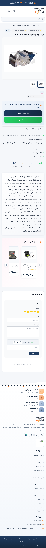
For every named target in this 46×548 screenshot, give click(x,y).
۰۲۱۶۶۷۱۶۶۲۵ (33, 408)
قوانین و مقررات (37, 545)
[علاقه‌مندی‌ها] (14, 11)
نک (42, 92)
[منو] (4, 11)
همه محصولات (38, 455)
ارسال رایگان (39, 466)
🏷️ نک (8, 30)
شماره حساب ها (38, 470)
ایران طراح (23, 541)
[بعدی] (6, 265)
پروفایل (40, 503)
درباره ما (40, 507)
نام (38, 317)
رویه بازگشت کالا (38, 478)
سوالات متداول (17, 545)
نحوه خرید (39, 474)
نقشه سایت (7, 545)
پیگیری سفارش (38, 488)
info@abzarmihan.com (34, 525)
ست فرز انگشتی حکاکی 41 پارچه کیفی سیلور (29, 266)
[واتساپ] (31, 435)
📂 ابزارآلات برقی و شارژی (19, 30)
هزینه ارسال (39, 463)
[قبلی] (40, 265)
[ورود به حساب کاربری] (19, 11)
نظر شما (36, 325)
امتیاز (37, 308)
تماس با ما (40, 511)
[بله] (26, 435)
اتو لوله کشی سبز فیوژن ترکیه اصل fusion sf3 (13, 266)
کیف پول (40, 499)
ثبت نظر (34, 353)
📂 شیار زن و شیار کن (35, 30)
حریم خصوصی (27, 545)
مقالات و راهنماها (38, 459)
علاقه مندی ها (38, 496)
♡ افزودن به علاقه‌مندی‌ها (34, 129)
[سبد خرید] (9, 11)
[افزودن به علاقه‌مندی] (23, 249)
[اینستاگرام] (42, 435)
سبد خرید (40, 492)
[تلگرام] (36, 435)
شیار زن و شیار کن (34, 25)
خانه (43, 25)
